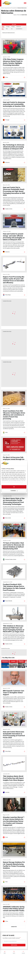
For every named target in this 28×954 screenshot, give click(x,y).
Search (14, 953)
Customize (13, 490)
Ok (14, 486)
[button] (26, 663)
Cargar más (14, 926)
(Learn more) (24, 14)
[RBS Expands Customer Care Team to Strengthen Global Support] (14, 689)
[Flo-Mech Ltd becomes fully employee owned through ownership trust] (14, 455)
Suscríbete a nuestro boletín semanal (11, 938)
